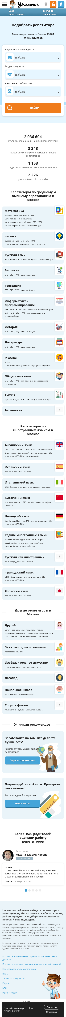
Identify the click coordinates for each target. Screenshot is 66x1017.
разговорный (32, 456)
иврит (41, 539)
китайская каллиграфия (39, 502)
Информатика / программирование (20, 303)
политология (27, 380)
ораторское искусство (15, 633)
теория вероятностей (15, 225)
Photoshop (43, 309)
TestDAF (25, 521)
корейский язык (12, 543)
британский (23, 453)
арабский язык (12, 539)
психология (32, 633)
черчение (43, 636)
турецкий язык (12, 546)
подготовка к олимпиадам (17, 244)
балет (7, 629)
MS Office (32, 309)
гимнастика (10, 709)
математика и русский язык (18, 222)
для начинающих (39, 453)
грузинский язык (28, 539)
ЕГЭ (32, 215)
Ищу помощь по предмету (19, 49)
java (24, 309)
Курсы (5, 983)
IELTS (19, 449)
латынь (25, 543)
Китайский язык (17, 498)
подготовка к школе (14, 651)
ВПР (16, 215)
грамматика (16, 259)
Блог (4, 987)
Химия (10, 395)
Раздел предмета (14, 66)
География (13, 286)
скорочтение (11, 636)
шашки (39, 709)
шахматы (30, 709)
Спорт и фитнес (17, 705)
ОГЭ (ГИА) (37, 222)
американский (45, 449)
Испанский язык (17, 467)
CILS (7, 487)
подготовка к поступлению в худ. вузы (23, 667)
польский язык (37, 543)
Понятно (52, 1007)
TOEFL (26, 449)
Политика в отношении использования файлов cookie (32, 964)
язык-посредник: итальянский (19, 561)
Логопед (11, 678)
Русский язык (15, 255)
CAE (6, 449)
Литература (14, 342)
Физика (10, 236)
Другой (10, 625)
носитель (9, 456)
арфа (7, 362)
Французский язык (19, 572)
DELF (7, 577)
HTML (18, 309)
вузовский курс (12, 240)
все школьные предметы (23, 629)
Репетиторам (9, 992)
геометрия (24, 215)
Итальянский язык (19, 482)
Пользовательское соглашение (19, 968)
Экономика (13, 410)
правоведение (41, 380)
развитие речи (46, 633)
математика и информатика (18, 218)
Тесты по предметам (13, 978)
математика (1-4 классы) (21, 694)
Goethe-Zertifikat (12, 521)
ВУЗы (5, 973)
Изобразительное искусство (26, 662)
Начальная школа (18, 690)
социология (10, 384)
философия (31, 636)
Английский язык (18, 445)
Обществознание (18, 376)
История (11, 327)
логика (40, 629)
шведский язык (27, 546)
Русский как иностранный (25, 557)
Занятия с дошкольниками (25, 647)
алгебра (8, 215)
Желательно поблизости (18, 83)
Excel (12, 309)
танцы (22, 636)
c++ (6, 309)
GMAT (13, 449)
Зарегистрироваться (22, 760)
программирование (35, 313)
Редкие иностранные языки (26, 535)
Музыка (11, 357)
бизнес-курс (10, 453)
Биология (12, 270)
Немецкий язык (17, 516)
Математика (14, 211)
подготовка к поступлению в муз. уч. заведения (27, 365)
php (51, 309)
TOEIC (33, 449)
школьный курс (34, 225)
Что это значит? (12, 1010)
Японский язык (16, 591)
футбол (21, 709)
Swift (7, 313)
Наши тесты (22, 803)
